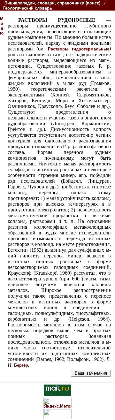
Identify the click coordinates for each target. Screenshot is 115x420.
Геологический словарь (27, 8)
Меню (2, 25)
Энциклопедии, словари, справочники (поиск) (52, 3)
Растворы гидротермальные (78, 49)
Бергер (21, 365)
